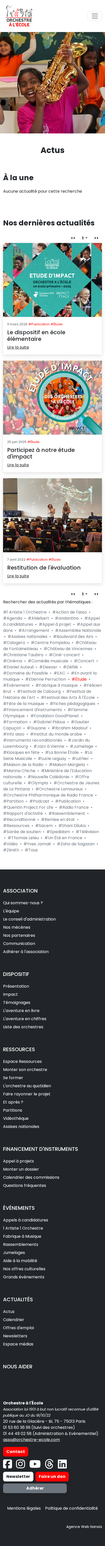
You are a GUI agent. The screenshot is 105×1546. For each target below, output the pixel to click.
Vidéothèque (16, 1118)
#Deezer (48, 667)
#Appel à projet (55, 624)
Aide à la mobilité (20, 1261)
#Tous (31, 850)
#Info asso (13, 734)
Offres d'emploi (18, 1328)
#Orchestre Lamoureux (59, 789)
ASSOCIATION (20, 890)
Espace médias (18, 1344)
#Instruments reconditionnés (32, 740)
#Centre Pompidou (50, 643)
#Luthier (80, 758)
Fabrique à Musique (22, 1236)
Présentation (16, 986)
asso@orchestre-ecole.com (31, 1440)
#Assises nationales (27, 636)
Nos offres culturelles (24, 1269)
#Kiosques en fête (21, 752)
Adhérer (35, 1488)
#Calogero (14, 643)
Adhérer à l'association (26, 952)
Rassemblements (20, 1244)
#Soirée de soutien (22, 832)
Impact (10, 994)
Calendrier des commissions (31, 1177)
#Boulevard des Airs (73, 636)
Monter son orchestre (25, 1070)
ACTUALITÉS (18, 1299)
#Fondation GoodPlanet (54, 716)
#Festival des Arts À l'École (68, 697)
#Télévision (87, 832)
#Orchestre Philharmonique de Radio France (48, 795)
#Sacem (44, 826)
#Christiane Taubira (23, 655)
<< (73, 238)
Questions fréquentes (24, 1185)
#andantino (67, 618)
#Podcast (39, 801)
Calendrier (13, 1320)
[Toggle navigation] (95, 16)
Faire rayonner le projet (26, 1094)
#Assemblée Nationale (78, 630)
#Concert (84, 661)
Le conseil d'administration (29, 919)
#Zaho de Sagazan (76, 844)
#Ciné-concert (64, 655)
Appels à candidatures (25, 1220)
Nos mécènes (16, 927)
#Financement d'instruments (32, 710)
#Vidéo (10, 844)
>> (96, 238)
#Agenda (12, 618)
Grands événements (23, 1277)
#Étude (79, 679)
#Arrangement (33, 630)
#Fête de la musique (23, 704)
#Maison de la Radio (23, 765)
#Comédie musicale (48, 661)
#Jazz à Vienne (48, 746)
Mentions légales (24, 1508)
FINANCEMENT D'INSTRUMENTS (40, 1149)
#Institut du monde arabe (56, 734)
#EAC (59, 673)
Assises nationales (21, 1126)
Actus (9, 1311)
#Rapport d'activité (23, 813)
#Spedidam (58, 832)
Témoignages (16, 1002)
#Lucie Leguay (52, 758)
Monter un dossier (21, 1169)
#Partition (13, 801)
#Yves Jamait (37, 844)
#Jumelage (81, 746)
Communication (19, 943)
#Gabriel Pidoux (49, 722)
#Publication (68, 801)
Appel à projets (18, 1161)
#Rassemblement (66, 813)
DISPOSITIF (16, 974)
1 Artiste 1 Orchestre (23, 1228)
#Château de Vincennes (68, 649)
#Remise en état (58, 819)
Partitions (12, 1110)
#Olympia (38, 783)
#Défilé (70, 667)
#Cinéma (12, 661)
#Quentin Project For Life (28, 807)
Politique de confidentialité (71, 1508)
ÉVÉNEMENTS (19, 1208)
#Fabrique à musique (56, 685)
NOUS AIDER (17, 1366)
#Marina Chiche (19, 771)
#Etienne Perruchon (45, 679)
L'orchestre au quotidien (27, 1086)
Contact (15, 1452)
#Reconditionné (19, 819)
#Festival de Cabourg (39, 691)
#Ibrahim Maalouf (69, 728)
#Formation (15, 722)
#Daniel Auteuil (18, 667)
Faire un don (52, 1476)
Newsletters (15, 1336)
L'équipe (11, 911)
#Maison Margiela (67, 765)
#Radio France (74, 807)
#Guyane (36, 728)
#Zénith (11, 850)
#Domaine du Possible (25, 673)
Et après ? (13, 1102)
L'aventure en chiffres (24, 1019)
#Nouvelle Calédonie (48, 777)
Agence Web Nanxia (84, 1526)
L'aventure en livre (21, 1011)
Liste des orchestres (23, 1027)
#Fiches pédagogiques (72, 704)
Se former (13, 1078)
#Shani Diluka (72, 826)
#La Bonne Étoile (62, 752)
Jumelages (14, 1253)
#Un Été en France (63, 838)
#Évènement (16, 685)
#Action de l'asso (69, 612)
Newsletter (18, 1476)
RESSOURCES (19, 1049)
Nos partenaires (19, 935)
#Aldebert (38, 618)
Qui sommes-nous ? (23, 903)
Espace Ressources (22, 1061)
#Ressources (16, 826)
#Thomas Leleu (23, 838)
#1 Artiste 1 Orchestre (25, 612)
